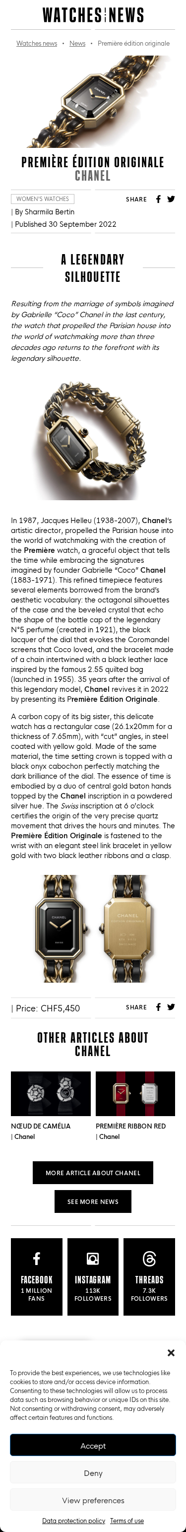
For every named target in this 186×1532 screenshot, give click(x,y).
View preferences (93, 1499)
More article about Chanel (93, 1172)
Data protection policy (73, 1520)
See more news (93, 1201)
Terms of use (127, 1520)
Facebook (158, 199)
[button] (171, 1353)
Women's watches (42, 198)
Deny (93, 1472)
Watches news (36, 42)
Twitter (171, 199)
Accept (93, 1445)
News (77, 42)
